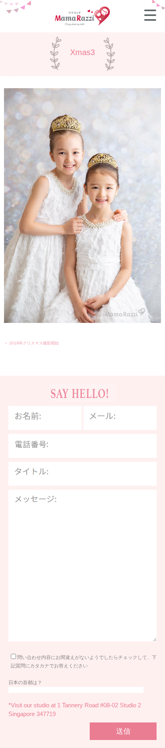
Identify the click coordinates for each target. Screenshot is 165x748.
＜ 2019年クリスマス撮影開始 (31, 343)
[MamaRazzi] (82, 25)
